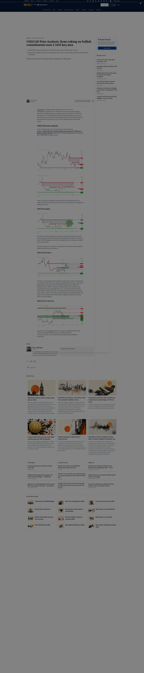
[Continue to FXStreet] (140, 3)
